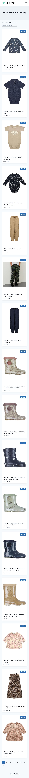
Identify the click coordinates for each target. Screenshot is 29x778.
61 (21, 762)
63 (3, 765)
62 (24, 762)
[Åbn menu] (26, 3)
